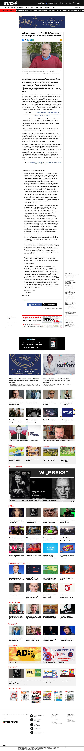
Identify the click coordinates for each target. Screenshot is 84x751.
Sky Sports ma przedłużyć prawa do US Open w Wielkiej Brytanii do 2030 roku (50, 539)
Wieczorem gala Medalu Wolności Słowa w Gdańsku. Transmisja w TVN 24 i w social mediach (24, 380)
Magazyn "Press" (71, 715)
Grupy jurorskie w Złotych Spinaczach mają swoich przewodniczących (49, 596)
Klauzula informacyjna (57, 723)
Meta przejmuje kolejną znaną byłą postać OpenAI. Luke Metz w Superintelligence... (33, 617)
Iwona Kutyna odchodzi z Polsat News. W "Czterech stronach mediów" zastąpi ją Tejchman (57, 380)
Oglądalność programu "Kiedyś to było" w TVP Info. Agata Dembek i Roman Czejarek (70, 298)
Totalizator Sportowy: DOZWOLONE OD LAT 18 (14, 459)
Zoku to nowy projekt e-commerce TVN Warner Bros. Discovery (50, 403)
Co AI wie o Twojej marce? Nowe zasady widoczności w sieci (49, 421)
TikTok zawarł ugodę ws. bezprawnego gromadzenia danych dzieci (66, 617)
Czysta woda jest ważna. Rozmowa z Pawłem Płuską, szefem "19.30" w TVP (49, 639)
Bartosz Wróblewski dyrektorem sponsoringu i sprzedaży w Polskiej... (32, 596)
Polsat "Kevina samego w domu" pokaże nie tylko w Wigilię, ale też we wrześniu (15, 421)
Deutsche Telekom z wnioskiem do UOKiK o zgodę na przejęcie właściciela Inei (50, 557)
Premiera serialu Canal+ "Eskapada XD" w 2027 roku (32, 402)
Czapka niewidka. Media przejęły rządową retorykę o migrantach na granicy (70, 303)
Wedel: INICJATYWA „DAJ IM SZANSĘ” (32, 459)
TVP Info (38, 300)
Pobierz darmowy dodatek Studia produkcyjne (49, 681)
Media (11, 506)
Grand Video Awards (72, 721)
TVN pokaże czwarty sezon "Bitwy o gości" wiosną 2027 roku (32, 539)
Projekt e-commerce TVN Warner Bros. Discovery (29, 10)
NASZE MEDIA (20, 7)
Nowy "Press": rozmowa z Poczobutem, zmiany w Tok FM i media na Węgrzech (33, 521)
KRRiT (36, 300)
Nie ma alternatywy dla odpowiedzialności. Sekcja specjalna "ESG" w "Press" (49, 578)
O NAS (53, 7)
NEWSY (7, 7)
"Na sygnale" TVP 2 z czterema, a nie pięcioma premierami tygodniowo (33, 557)
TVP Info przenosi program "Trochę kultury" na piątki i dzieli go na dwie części (70, 277)
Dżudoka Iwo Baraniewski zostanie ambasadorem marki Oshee (67, 578)
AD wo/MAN (69, 718)
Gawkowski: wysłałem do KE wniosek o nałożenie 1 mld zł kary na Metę (16, 617)
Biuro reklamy (55, 718)
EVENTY (13, 7)
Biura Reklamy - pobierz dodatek (65, 681)
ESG (41, 7)
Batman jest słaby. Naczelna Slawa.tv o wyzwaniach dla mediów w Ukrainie (16, 639)
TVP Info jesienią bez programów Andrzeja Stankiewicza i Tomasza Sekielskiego (70, 287)
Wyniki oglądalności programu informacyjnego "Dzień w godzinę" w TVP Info (70, 313)
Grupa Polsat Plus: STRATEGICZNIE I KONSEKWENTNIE (64, 460)
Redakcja (54, 715)
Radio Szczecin (31, 300)
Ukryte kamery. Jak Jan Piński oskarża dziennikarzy (57, 440)
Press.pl (69, 716)
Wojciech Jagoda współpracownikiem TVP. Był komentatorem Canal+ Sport (16, 539)
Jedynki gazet (14, 688)
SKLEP (27, 7)
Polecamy (13, 667)
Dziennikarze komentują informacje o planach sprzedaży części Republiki (66, 539)
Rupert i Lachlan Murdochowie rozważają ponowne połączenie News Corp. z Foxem (50, 521)
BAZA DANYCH (34, 7)
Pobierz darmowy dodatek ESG (33, 681)
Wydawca (54, 716)
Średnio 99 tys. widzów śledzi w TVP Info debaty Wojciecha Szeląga (70, 325)
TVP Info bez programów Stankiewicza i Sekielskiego (24, 440)
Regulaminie (39, 749)
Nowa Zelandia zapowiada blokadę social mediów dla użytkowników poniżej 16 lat (49, 617)
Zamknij (64, 747)
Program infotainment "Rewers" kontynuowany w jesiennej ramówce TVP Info (70, 307)
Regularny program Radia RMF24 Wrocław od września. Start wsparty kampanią (67, 421)
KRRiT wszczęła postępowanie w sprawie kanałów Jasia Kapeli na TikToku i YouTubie (70, 293)
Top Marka (69, 719)
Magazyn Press (15, 466)
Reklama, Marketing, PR (18, 563)
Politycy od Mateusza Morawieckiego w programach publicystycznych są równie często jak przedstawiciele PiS (69, 319)
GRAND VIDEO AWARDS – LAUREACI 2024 (54, 662)
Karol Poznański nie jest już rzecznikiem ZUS (15, 595)
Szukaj (76, 7)
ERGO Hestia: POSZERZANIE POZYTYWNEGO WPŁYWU (49, 459)
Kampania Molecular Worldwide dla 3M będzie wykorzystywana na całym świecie (66, 596)
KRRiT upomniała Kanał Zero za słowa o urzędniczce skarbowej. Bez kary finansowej (70, 282)
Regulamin (54, 722)
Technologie (14, 602)
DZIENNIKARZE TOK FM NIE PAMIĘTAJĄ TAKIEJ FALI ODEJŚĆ (30, 501)
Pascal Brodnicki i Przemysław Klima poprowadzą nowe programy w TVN (67, 403)
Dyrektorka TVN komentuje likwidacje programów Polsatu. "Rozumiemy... (16, 521)
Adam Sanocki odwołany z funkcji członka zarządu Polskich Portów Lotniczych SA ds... (16, 578)
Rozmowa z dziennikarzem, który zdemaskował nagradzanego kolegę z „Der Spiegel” (67, 639)
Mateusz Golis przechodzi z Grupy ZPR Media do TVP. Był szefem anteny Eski (16, 403)
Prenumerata (55, 719)
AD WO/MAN (13, 662)
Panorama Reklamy (71, 720)
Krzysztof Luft (26, 300)
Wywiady (12, 624)
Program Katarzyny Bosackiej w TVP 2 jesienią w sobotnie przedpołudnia (67, 557)
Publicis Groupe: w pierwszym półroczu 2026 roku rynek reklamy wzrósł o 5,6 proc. (33, 578)
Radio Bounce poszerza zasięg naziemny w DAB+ (16, 556)
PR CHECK (47, 7)
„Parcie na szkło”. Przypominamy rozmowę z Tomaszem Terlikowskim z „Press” (32, 639)
